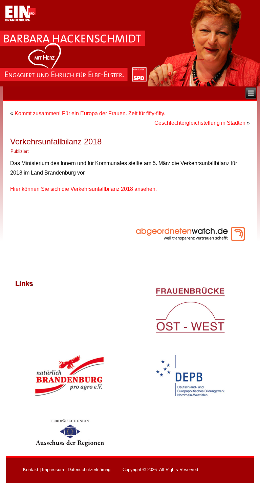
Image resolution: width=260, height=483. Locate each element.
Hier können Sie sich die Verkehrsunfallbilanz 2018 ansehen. (83, 189)
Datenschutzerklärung (89, 469)
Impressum (53, 469)
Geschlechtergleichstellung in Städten (199, 123)
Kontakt (30, 469)
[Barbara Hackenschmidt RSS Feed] (19, 470)
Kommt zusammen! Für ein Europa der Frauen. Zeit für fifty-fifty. (90, 113)
